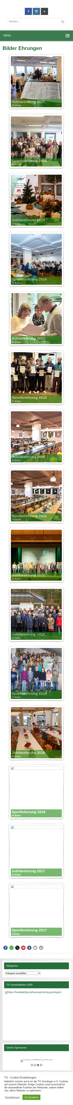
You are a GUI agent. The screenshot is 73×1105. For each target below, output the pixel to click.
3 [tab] (38, 1065)
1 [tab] (32, 1065)
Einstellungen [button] (12, 1097)
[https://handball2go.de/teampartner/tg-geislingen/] (36, 1013)
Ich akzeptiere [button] (31, 1097)
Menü (7, 35)
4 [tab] (41, 1065)
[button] (5, 948)
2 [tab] (35, 1065)
